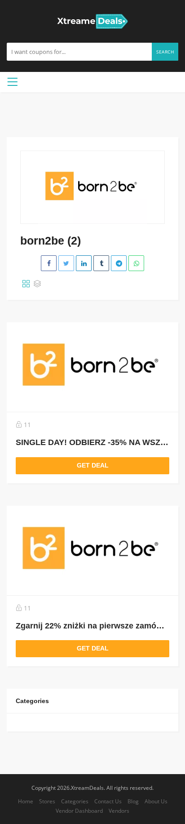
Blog (133, 801)
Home (25, 801)
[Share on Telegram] (119, 263)
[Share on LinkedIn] (84, 263)
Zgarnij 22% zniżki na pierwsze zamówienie (98, 625)
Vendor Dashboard (79, 810)
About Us (156, 801)
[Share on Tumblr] (101, 263)
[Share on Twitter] (66, 263)
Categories (74, 801)
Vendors (119, 810)
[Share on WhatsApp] (136, 263)
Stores (47, 801)
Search (165, 52)
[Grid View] (26, 284)
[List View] (37, 284)
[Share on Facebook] (49, 263)
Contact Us (108, 801)
